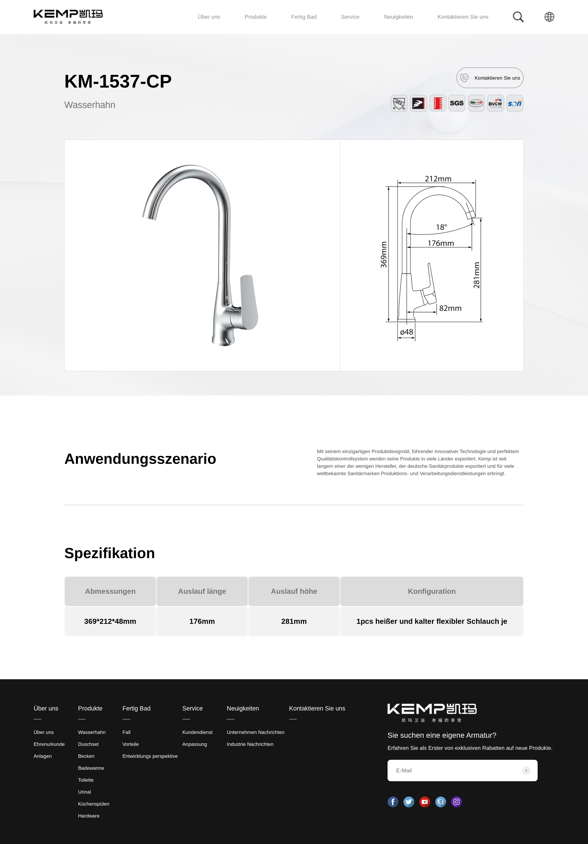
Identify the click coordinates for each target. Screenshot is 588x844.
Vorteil (298, 27)
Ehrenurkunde (49, 744)
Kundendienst (197, 732)
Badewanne (91, 768)
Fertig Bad (304, 17)
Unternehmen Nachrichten (256, 732)
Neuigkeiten (398, 17)
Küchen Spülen (264, 24)
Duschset (254, 27)
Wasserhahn (89, 105)
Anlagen (43, 756)
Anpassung (351, 27)
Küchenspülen (93, 804)
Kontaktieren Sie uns (463, 17)
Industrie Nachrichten (402, 27)
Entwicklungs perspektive (311, 26)
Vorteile (131, 744)
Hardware (89, 816)
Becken (253, 26)
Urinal (84, 792)
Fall (126, 732)
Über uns (209, 17)
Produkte (256, 17)
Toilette (253, 25)
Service (350, 17)
